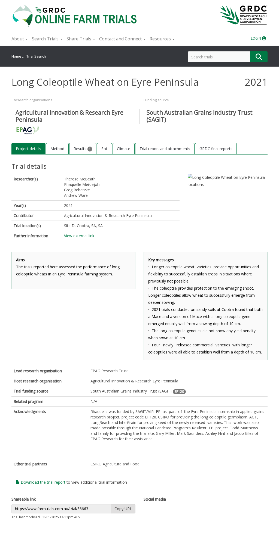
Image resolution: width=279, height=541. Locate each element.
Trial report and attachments (165, 148)
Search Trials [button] (46, 39)
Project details (28, 148)
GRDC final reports (215, 148)
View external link (79, 235)
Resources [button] (161, 39)
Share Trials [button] (79, 39)
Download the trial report (42, 482)
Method (57, 148)
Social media (155, 499)
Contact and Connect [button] (121, 39)
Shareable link (23, 499)
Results (80, 148)
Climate (123, 148)
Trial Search (36, 56)
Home (16, 56)
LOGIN (256, 38)
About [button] (18, 39)
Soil (104, 148)
